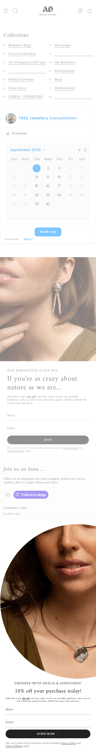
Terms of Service (14, 746)
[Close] (88, 525)
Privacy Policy (68, 743)
